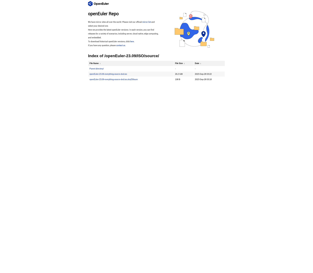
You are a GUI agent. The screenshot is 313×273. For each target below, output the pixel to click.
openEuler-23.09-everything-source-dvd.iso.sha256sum (113, 79)
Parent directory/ (96, 69)
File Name (94, 63)
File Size (179, 63)
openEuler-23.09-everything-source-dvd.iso (108, 74)
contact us (120, 45)
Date (197, 63)
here (132, 41)
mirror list (146, 22)
